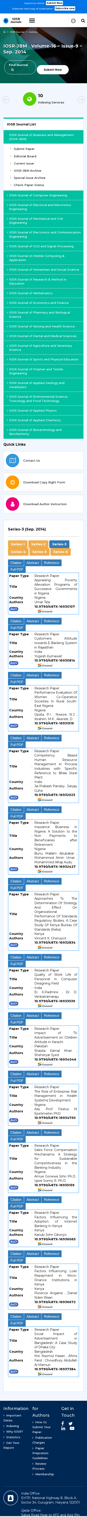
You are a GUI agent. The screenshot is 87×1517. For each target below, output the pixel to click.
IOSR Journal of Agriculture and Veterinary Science (40, 347)
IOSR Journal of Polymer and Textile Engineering (36, 371)
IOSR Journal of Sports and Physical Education (44, 359)
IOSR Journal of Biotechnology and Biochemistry (35, 432)
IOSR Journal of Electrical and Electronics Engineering (40, 207)
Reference (51, 563)
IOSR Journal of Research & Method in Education (37, 281)
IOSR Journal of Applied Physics (33, 410)
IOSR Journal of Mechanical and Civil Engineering (36, 220)
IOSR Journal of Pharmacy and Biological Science (39, 314)
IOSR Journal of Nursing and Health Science (42, 326)
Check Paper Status (29, 185)
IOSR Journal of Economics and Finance (39, 303)
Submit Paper (24, 149)
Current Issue (24, 163)
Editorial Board (25, 156)
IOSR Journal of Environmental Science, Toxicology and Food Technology (38, 398)
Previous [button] (13, 100)
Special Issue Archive (30, 178)
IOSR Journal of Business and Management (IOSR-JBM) (41, 137)
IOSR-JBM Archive (27, 170)
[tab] (43, 953)
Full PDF (16, 569)
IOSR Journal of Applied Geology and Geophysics (36, 385)
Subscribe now (65, 8)
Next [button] (73, 100)
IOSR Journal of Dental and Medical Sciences (43, 336)
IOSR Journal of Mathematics (31, 293)
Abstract (33, 563)
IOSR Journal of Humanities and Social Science (44, 269)
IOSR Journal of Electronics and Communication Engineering (45, 234)
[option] (43, 5)
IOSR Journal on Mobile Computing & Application (36, 258)
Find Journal (18, 65)
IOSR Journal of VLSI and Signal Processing (41, 246)
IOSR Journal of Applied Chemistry (35, 420)
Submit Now (54, 3)
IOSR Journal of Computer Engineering (38, 195)
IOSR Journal (17, 32)
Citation (15, 563)
